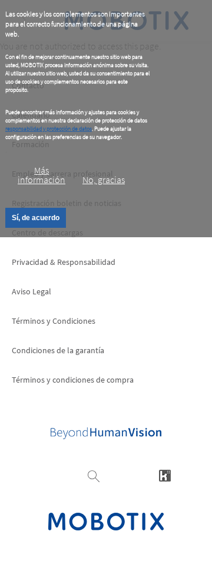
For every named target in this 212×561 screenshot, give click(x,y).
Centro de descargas (47, 232)
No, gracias (103, 179)
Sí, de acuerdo (35, 218)
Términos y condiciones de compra (73, 379)
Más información (41, 174)
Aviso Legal (31, 291)
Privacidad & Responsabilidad (63, 262)
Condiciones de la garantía (58, 350)
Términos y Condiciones (53, 321)
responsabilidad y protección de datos (48, 128)
